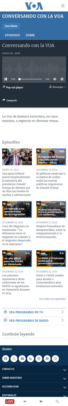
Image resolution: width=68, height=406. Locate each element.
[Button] (9, 101)
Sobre (30, 35)
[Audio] (25, 401)
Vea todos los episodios (52, 299)
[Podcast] (38, 358)
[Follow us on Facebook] (5, 358)
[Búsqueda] (57, 401)
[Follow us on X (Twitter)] (14, 358)
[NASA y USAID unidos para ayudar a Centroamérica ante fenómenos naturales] (51, 258)
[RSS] (30, 358)
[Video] (41, 401)
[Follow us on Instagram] (55, 358)
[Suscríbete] (47, 358)
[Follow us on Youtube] (22, 358)
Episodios (12, 35)
